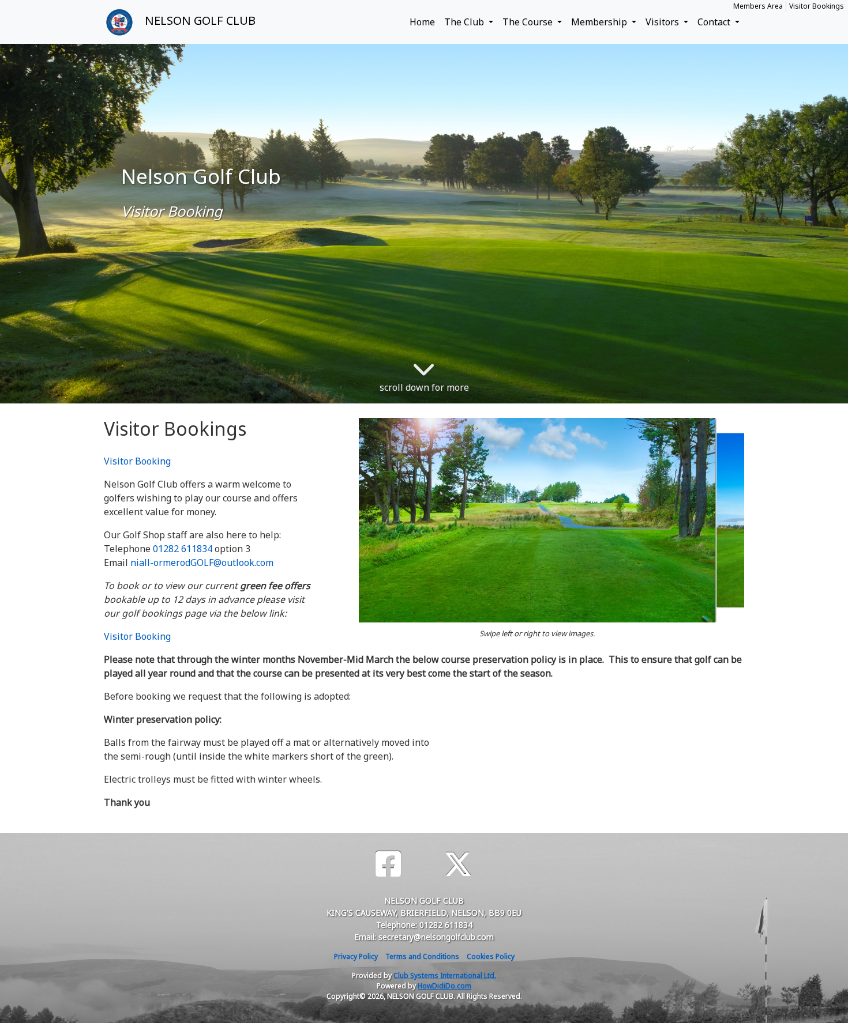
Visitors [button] (663, 22)
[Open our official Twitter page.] (458, 864)
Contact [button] (715, 22)
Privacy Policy (356, 956)
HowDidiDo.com (444, 986)
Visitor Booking (137, 461)
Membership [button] (600, 22)
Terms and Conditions (422, 956)
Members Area (758, 6)
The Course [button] (528, 22)
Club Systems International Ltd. (444, 975)
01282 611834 (182, 548)
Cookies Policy (491, 956)
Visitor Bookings (816, 6)
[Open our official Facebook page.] (388, 864)
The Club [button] (465, 22)
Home (422, 22)
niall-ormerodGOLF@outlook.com (201, 562)
